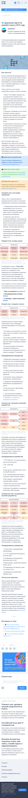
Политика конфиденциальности (11, 773)
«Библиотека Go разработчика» (11, 164)
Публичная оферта (7, 770)
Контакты (4, 777)
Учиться (11, 645)
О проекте (4, 763)
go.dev (8, 237)
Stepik (5, 296)
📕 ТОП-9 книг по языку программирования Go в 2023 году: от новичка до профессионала (14, 626)
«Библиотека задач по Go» (9, 188)
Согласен (22, 789)
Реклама (4, 766)
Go (4, 645)
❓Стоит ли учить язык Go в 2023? (15, 631)
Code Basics (20, 291)
